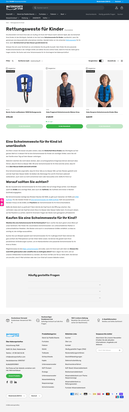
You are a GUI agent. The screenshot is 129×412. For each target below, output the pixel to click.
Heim (7, 22)
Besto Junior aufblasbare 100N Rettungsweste (23, 112)
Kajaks (44, 360)
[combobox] (68, 8)
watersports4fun (14, 405)
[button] (122, 8)
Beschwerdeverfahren (73, 364)
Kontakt (68, 345)
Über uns (68, 341)
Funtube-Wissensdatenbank (75, 388)
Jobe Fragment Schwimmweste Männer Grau (63, 112)
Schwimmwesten (48, 387)
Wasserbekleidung (48, 379)
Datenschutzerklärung (73, 360)
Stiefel (44, 349)
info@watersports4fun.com (15, 357)
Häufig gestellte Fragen (107, 14)
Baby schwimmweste (30, 249)
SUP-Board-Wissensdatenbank (76, 368)
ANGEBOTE (37, 18)
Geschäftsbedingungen (73, 357)
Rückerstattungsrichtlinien (74, 353)
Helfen (45, 18)
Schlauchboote (47, 357)
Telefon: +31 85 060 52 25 (15, 353)
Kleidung (25, 18)
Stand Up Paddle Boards (25, 14)
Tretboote (45, 353)
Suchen (120, 14)
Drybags (45, 372)
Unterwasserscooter (49, 364)
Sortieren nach (23, 61)
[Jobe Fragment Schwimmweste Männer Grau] (64, 88)
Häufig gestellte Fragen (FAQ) (75, 349)
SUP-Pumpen (47, 368)
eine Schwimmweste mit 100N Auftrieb (45, 200)
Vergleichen (93, 61)
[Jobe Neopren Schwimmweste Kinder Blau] (104, 88)
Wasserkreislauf (11, 18)
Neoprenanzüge (47, 383)
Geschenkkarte (91, 14)
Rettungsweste (71, 40)
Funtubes (42, 14)
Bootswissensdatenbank (74, 372)
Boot (62, 14)
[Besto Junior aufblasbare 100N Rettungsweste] (24, 88)
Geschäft (9, 14)
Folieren (53, 14)
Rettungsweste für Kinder (17, 22)
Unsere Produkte (14, 376)
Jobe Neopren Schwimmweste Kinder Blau (102, 112)
